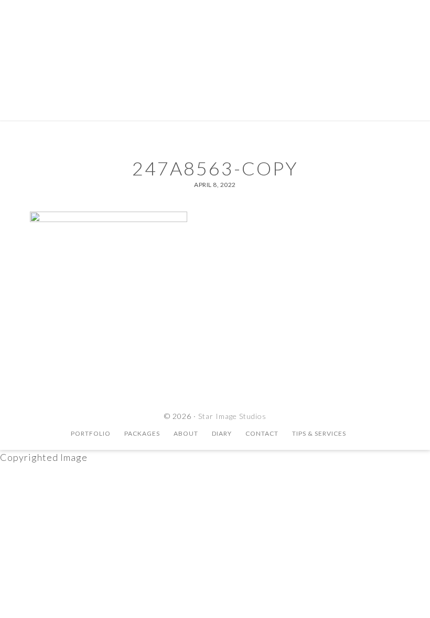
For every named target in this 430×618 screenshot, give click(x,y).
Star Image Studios (215, 44)
